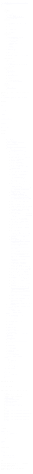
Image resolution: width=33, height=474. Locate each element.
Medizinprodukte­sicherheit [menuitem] (14, 81)
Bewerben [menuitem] (7, 84)
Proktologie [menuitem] (10, 46)
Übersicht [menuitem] (10, 14)
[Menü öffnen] (1, 6)
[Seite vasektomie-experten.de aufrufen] (12, 404)
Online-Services (5, 443)
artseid (8, 469)
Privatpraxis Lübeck (6, 434)
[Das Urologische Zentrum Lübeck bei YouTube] (18, 420)
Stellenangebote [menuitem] (11, 29)
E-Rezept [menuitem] (9, 63)
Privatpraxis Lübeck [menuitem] (12, 18)
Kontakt (3, 451)
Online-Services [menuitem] (9, 58)
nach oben (3, 425)
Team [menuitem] (8, 26)
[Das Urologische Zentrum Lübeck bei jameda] (18, 408)
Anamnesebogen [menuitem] (11, 78)
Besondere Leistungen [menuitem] (13, 52)
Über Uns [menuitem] (7, 20)
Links (2, 444)
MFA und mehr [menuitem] (11, 88)
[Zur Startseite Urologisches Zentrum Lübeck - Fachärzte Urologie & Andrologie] (16, 4)
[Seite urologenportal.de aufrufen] (10, 401)
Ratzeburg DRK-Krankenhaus (9, 433)
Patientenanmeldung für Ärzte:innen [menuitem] (17, 64)
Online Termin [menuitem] (11, 61)
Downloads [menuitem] (10, 66)
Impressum (4, 452)
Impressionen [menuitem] (11, 32)
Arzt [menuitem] (8, 89)
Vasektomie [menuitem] (10, 47)
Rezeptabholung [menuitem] (11, 72)
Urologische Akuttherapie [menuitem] (14, 38)
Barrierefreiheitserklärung (7, 455)
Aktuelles (3, 441)
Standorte (3, 95)
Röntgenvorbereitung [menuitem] (13, 75)
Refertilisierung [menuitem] (11, 49)
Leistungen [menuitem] (7, 34)
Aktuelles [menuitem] (10, 27)
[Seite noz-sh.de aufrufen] (8, 398)
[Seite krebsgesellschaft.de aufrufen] (11, 399)
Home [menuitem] (5, 9)
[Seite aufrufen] (6, 393)
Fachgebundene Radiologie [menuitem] (14, 43)
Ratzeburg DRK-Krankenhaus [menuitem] (15, 17)
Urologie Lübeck (5, 431)
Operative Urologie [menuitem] (12, 40)
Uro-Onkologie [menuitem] (11, 41)
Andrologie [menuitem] (10, 44)
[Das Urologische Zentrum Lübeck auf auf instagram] (18, 414)
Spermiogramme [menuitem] (11, 53)
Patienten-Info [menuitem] (8, 67)
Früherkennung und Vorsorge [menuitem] (15, 37)
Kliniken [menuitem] (9, 24)
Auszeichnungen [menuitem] (11, 30)
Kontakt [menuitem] (6, 83)
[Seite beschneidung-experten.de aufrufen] (13, 405)
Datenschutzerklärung (6, 454)
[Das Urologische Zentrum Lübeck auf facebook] (18, 411)
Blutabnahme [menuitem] (11, 71)
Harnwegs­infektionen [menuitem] (13, 80)
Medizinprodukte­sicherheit (8, 457)
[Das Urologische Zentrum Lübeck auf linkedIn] (18, 417)
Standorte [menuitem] (7, 10)
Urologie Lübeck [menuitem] (12, 15)
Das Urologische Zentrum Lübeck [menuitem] (16, 23)
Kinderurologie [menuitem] (11, 50)
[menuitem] (8, 60)
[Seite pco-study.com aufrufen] (10, 402)
